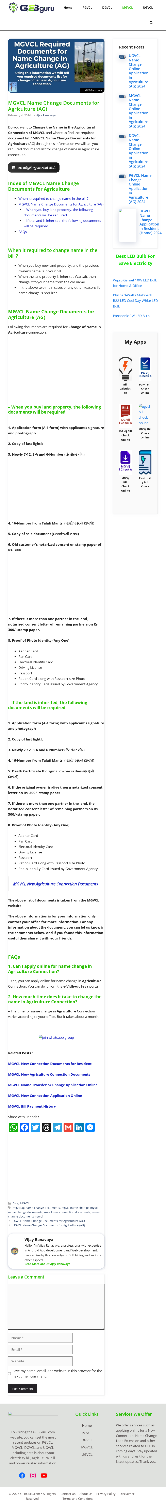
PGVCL (87, 7)
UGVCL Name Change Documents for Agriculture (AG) (49, 1225)
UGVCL (148, 7)
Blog (16, 1203)
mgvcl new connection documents (67, 1212)
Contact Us (68, 1494)
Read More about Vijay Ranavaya (47, 1264)
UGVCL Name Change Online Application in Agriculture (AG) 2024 (138, 70)
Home (68, 7)
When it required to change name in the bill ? (53, 198)
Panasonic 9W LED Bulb (131, 315)
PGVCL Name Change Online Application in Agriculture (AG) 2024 (140, 188)
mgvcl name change (75, 1208)
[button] (151, 22)
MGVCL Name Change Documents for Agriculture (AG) (60, 204)
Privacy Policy (106, 1494)
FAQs (22, 231)
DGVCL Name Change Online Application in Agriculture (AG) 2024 (138, 151)
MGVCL (127, 7)
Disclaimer (127, 1494)
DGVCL (107, 7)
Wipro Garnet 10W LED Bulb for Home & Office (135, 283)
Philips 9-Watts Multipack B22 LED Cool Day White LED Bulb (135, 300)
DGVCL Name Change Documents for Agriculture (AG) (49, 1221)
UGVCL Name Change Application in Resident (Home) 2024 (150, 222)
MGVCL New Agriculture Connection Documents (55, 884)
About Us (86, 1494)
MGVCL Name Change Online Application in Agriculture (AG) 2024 (138, 110)
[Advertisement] (56, 368)
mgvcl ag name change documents (36, 1208)
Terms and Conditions (78, 1499)
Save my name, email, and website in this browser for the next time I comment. (57, 1373)
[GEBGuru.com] (31, 7)
